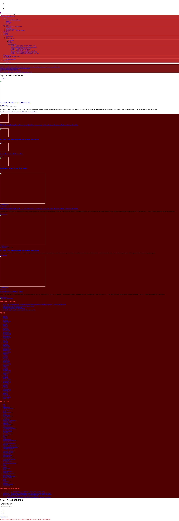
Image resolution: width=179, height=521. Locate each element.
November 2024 (7, 334)
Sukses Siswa (6, 481)
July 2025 (5, 324)
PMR (9, 41)
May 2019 (5, 394)
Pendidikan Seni (6, 456)
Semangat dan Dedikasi (8, 473)
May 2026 (5, 318)
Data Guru (9, 22)
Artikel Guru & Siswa (8, 408)
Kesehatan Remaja (7, 429)
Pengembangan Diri (7, 457)
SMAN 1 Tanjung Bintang (9, 476)
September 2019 (7, 390)
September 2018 (7, 397)
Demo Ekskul (12, 44)
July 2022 (5, 366)
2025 (4, 406)
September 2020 (7, 382)
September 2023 (7, 352)
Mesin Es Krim (6, 494)
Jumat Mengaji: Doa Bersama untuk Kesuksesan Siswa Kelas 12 (23, 495)
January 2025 (6, 332)
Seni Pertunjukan (7, 475)
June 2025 (5, 325)
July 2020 (5, 385)
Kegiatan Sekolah (7, 424)
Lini (3, 436)
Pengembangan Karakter (9, 459)
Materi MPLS (9, 36)
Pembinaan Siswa (7, 441)
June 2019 (5, 393)
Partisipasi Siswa (7, 439)
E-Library (5, 33)
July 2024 (5, 340)
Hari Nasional (6, 417)
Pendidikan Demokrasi (8, 448)
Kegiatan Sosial (6, 425)
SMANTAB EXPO (7, 477)
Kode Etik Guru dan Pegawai (14, 26)
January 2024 (6, 348)
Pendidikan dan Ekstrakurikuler (10, 445)
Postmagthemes (46, 519)
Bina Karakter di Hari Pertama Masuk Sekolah (10, 70)
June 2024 (5, 341)
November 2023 (7, 349)
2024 (4, 404)
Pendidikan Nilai (7, 453)
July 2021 (5, 374)
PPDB (4, 465)
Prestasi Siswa (6, 468)
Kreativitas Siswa (7, 433)
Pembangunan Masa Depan (9, 440)
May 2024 (5, 342)
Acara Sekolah (6, 407)
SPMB (4, 480)
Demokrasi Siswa (7, 412)
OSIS (7, 37)
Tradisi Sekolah (6, 485)
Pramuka (11, 40)
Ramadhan (5, 472)
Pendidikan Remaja (7, 455)
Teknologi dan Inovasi (8, 484)
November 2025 (7, 321)
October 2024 (6, 336)
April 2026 (5, 320)
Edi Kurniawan (4, 105)
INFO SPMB (6, 32)
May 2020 (5, 387)
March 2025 (6, 329)
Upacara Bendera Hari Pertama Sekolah (9, 69)
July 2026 (5, 316)
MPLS (4, 437)
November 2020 (7, 381)
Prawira (5, 495)
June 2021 (5, 375)
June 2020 (5, 386)
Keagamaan (5, 423)
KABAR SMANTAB (7, 421)
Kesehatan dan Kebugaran (9, 428)
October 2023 (6, 350)
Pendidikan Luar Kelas (8, 452)
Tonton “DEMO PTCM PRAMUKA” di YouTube (24, 47)
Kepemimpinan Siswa (8, 427)
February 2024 (6, 346)
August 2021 (6, 373)
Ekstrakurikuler (10, 38)
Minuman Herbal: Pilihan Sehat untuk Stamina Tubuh (15, 103)
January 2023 (6, 362)
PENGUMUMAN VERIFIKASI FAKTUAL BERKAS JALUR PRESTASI (27, 491)
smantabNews (7, 62)
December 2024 (7, 333)
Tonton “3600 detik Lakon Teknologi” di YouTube (25, 53)
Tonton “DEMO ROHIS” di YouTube (21, 48)
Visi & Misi (8, 23)
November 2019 (7, 389)
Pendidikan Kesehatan (31, 112)
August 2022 (6, 365)
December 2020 (7, 379)
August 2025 (6, 322)
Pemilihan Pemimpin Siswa (9, 443)
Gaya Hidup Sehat (4, 112)
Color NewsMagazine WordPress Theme (31, 519)
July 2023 (5, 354)
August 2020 (6, 383)
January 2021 (6, 378)
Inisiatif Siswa (13, 112)
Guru (4, 60)
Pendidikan (5, 444)
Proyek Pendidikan (7, 471)
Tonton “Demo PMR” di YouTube (20, 49)
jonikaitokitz (6, 493)
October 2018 (6, 395)
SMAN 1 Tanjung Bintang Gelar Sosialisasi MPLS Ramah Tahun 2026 (16, 72)
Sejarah (8, 21)
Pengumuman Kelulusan (13, 56)
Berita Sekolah (6, 409)
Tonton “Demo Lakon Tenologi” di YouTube (23, 45)
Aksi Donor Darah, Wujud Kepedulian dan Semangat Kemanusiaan (15, 68)
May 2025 (5, 326)
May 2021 (5, 377)
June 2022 (5, 367)
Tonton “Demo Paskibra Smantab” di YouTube (24, 52)
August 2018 (6, 398)
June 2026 (5, 317)
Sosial (4, 479)
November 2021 (7, 370)
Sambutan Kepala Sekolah (13, 19)
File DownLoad (7, 57)
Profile (5, 18)
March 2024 (6, 345)
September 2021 (7, 371)
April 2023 (5, 358)
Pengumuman (7, 55)
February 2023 (6, 361)
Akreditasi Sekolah (11, 59)
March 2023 (6, 359)
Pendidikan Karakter (8, 449)
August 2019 (6, 391)
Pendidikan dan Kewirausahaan (10, 447)
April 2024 (5, 344)
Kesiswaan (5, 34)
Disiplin (4, 413)
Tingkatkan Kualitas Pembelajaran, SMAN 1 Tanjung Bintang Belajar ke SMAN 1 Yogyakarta (29, 497)
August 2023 (6, 353)
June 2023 (5, 355)
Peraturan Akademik (11, 29)
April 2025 (5, 328)
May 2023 (5, 357)
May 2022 (5, 369)
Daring (4, 411)
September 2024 (7, 337)
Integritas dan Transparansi (9, 420)
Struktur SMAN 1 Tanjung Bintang (15, 30)
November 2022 (7, 363)
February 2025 (6, 330)
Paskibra (10, 43)
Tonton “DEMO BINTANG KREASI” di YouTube (24, 51)
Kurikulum (6, 25)
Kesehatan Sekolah (21, 112)
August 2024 (6, 338)
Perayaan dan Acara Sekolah (9, 463)
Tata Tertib (9, 28)
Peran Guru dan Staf (7, 461)
